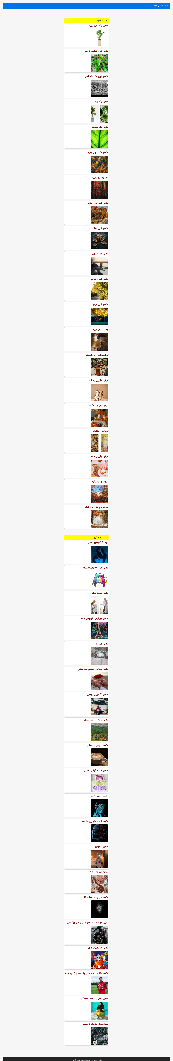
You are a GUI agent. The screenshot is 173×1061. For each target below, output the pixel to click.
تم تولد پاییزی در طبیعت (97, 355)
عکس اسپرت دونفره (99, 593)
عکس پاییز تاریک (100, 228)
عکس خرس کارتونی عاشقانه (95, 568)
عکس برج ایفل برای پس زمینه (94, 618)
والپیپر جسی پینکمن (99, 796)
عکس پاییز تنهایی (100, 253)
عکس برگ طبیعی (100, 127)
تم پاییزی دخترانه (100, 431)
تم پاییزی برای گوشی (99, 481)
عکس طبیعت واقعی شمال (96, 720)
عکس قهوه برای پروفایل (97, 745)
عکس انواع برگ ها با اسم (96, 76)
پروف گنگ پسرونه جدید (97, 542)
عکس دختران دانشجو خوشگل (94, 998)
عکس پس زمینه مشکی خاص (94, 897)
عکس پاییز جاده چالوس (97, 203)
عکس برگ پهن (101, 101)
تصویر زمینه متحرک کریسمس (95, 1024)
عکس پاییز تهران (100, 304)
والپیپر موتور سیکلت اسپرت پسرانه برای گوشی (87, 922)
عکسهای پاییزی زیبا (99, 177)
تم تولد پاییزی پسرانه (98, 380)
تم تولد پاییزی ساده (99, 456)
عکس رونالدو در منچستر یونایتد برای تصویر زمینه (86, 973)
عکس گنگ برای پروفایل (97, 694)
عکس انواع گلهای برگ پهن (96, 51)
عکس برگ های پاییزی (98, 152)
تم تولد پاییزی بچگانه (98, 405)
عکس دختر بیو (101, 846)
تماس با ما (158, 5)
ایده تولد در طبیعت (99, 329)
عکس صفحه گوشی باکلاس (96, 770)
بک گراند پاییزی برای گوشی (96, 507)
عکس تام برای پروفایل (98, 948)
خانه (166, 5)
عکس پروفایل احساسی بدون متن (93, 669)
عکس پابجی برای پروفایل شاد (95, 821)
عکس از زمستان (101, 644)
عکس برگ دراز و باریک (98, 25)
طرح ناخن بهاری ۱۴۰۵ (98, 872)
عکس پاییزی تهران (99, 279)
